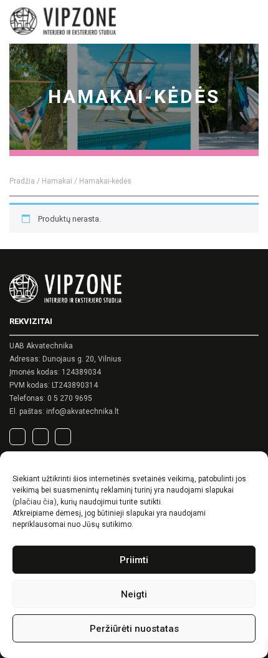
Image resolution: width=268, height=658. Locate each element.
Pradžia (22, 181)
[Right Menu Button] (249, 23)
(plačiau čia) (34, 501)
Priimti (134, 560)
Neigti (134, 594)
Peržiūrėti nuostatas (134, 628)
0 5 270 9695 (69, 398)
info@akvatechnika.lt (82, 411)
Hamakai (57, 181)
